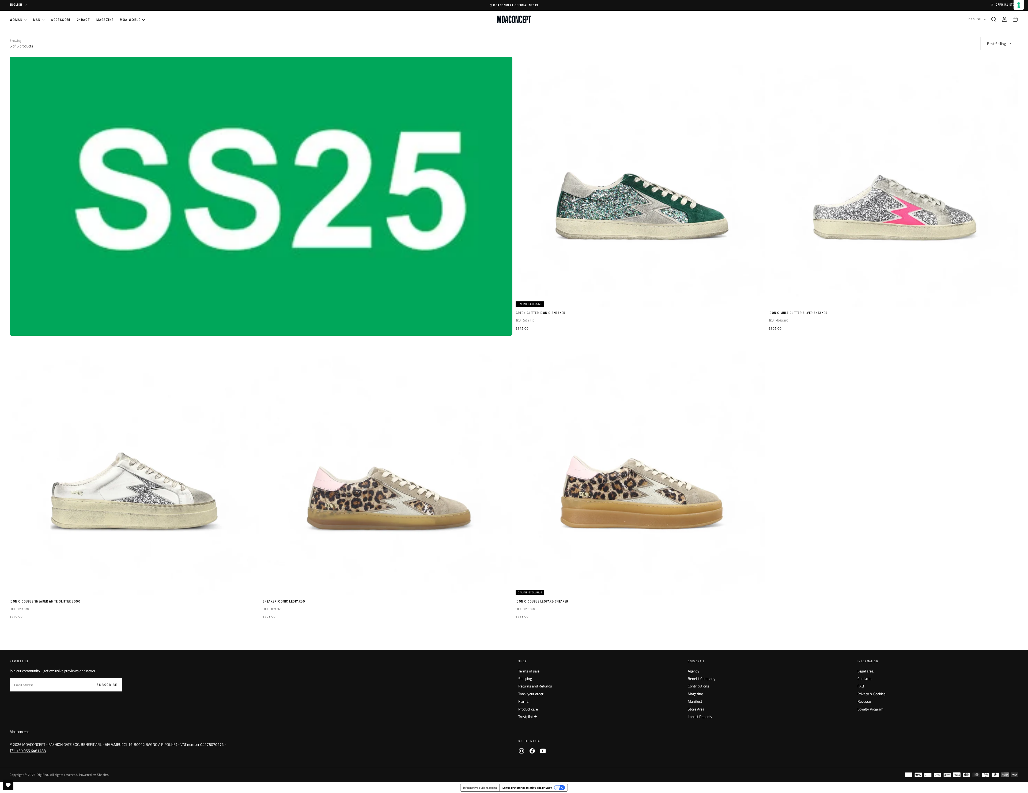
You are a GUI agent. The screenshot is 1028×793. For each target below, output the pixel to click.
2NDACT (83, 19)
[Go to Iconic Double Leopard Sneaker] (640, 470)
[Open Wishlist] (8, 785)
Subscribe (107, 684)
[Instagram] (521, 751)
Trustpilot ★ (527, 716)
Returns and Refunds (535, 686)
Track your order (530, 694)
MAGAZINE (105, 19)
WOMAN (16, 19)
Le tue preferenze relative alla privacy (527, 787)
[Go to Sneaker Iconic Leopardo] (387, 470)
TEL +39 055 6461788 (28, 750)
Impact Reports (700, 716)
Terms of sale (528, 671)
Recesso (864, 701)
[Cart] (1015, 19)
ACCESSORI (60, 19)
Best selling (996, 43)
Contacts (864, 678)
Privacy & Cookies (871, 694)
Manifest (695, 701)
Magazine (695, 694)
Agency (693, 671)
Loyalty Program (870, 709)
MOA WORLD (130, 19)
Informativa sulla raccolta (480, 787)
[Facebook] (532, 751)
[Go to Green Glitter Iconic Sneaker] (640, 182)
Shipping (525, 678)
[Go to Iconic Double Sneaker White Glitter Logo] (134, 470)
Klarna (523, 701)
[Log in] (1004, 19)
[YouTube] (543, 751)
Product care (528, 709)
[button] (994, 19)
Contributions (698, 686)
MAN (36, 19)
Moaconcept (19, 731)
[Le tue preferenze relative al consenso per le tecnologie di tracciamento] (1019, 5)
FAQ (860, 686)
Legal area (865, 671)
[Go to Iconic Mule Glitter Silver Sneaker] (893, 182)
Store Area (696, 709)
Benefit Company (701, 678)
